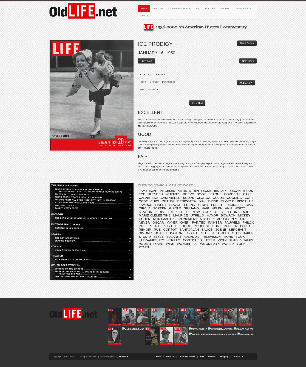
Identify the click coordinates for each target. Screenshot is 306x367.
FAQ (198, 8)
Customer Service (179, 8)
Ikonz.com (123, 356)
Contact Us (238, 356)
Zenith (144, 247)
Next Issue (248, 61)
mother (207, 219)
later (172, 212)
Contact (146, 16)
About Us (157, 8)
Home (144, 8)
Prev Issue (146, 61)
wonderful (187, 243)
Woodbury (209, 243)
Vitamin (246, 240)
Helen (217, 208)
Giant (250, 205)
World (228, 243)
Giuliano (191, 208)
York (240, 243)
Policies (210, 8)
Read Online (247, 43)
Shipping (225, 8)
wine (170, 243)
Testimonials (243, 8)
